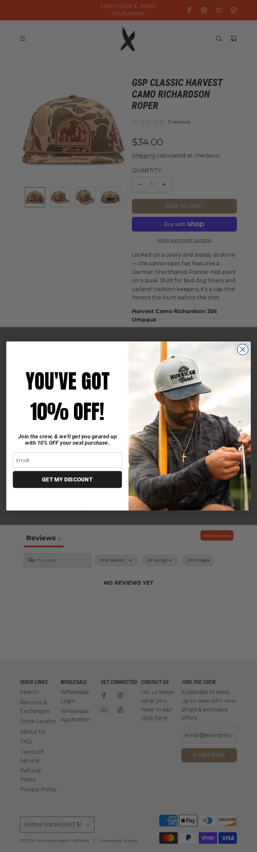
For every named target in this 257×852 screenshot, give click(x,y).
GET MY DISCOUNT (67, 479)
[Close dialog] (242, 349)
